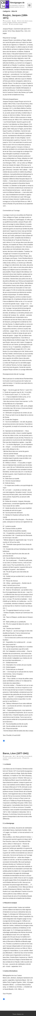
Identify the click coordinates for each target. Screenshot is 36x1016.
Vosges (21, 24)
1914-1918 (21, 21)
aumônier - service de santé (9, 758)
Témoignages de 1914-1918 (22, 3)
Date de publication (22, 22)
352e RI (26, 21)
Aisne (11, 24)
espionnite (26, 758)
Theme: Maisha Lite (18, 1014)
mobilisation (6, 759)
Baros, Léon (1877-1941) (16, 753)
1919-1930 (20, 756)
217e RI (26, 756)
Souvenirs (19, 758)
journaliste (5, 24)
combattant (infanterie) (12, 22)
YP (15, 756)
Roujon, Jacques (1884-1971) (15, 16)
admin (14, 21)
